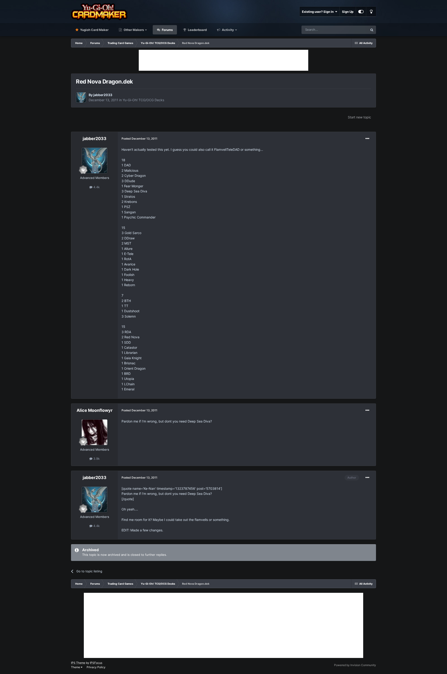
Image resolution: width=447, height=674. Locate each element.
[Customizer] (361, 12)
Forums (167, 30)
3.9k (96, 458)
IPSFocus (96, 662)
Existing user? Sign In (318, 11)
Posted (139, 138)
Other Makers (133, 30)
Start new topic (359, 117)
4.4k (96, 187)
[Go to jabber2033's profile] (81, 97)
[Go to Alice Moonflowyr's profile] (94, 432)
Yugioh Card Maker (93, 30)
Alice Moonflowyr (94, 410)
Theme (76, 667)
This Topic (354, 29)
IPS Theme (78, 662)
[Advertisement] (223, 60)
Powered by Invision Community (355, 665)
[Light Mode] (371, 12)
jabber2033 (102, 95)
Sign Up (347, 11)
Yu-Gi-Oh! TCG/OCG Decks (143, 100)
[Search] (372, 30)
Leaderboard (197, 30)
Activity (227, 30)
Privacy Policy (96, 667)
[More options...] (367, 138)
